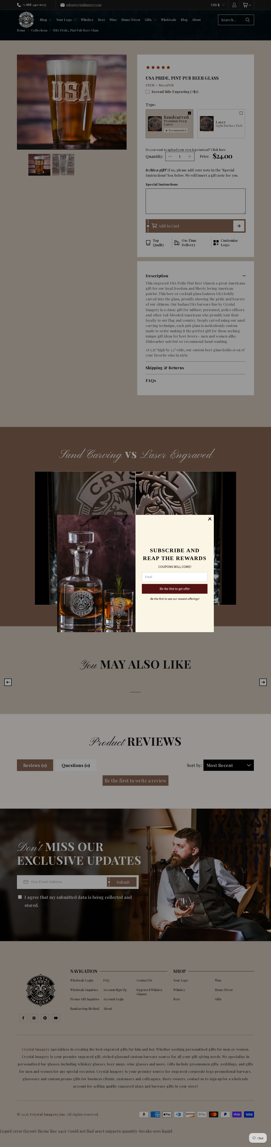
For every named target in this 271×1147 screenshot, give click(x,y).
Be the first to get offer (175, 589)
